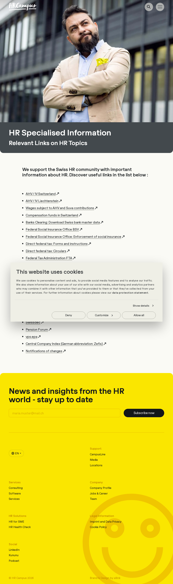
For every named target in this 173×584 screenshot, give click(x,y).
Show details (141, 305)
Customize (101, 315)
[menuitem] (16, 453)
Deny (68, 315)
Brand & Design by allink (105, 577)
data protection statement (130, 292)
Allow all (139, 315)
